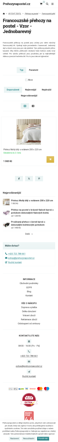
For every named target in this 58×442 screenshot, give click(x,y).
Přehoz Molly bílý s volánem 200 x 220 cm (22, 149)
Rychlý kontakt (15, 262)
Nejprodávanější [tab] (29, 95)
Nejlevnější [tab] (30, 89)
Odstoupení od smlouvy (29, 323)
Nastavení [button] (14, 438)
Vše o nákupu (29, 303)
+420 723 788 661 (16, 253)
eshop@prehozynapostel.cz (21, 258)
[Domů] (4, 14)
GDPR (29, 287)
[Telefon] (29, 351)
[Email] (29, 361)
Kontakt (29, 295)
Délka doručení (29, 311)
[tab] (25, 106)
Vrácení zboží (29, 315)
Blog (29, 291)
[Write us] (29, 371)
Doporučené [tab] (13, 89)
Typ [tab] (21, 70)
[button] (50, 159)
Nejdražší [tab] (46, 89)
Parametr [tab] (33, 70)
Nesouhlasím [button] (28, 438)
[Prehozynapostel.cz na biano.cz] (29, 417)
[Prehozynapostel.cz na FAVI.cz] (29, 400)
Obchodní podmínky (29, 283)
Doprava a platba (29, 307)
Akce (30, 80)
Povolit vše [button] (43, 438)
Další (27, 234)
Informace (29, 279)
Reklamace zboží (29, 319)
